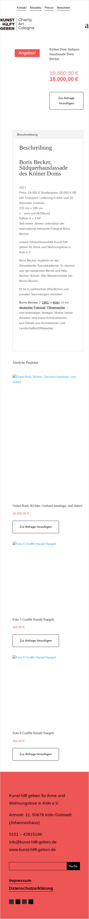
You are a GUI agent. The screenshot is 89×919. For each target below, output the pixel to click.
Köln (56, 302)
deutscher (26, 307)
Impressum (20, 880)
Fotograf (39, 307)
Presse (49, 7)
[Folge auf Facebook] (11, 901)
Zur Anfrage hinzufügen (66, 100)
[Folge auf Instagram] (24, 901)
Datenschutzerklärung (31, 888)
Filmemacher (56, 307)
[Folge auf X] (18, 901)
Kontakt (22, 7)
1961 (45, 302)
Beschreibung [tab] (27, 134)
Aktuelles (35, 7)
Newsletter (63, 7)
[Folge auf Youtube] (31, 901)
